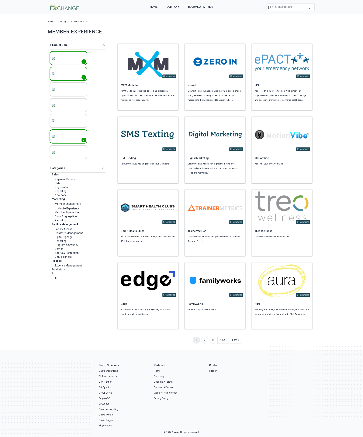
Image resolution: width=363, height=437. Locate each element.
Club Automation (108, 376)
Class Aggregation (66, 216)
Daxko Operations (108, 371)
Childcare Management (69, 233)
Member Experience (67, 212)
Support (213, 371)
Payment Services (66, 179)
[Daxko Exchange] (64, 6)
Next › (223, 339)
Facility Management (65, 224)
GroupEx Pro (105, 392)
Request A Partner (163, 387)
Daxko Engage (106, 420)
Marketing (58, 199)
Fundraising (59, 269)
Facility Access (63, 229)
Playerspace (105, 425)
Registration (62, 187)
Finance (57, 260)
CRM (57, 183)
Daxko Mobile (106, 414)
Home (153, 6)
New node (61, 195)
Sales (55, 174)
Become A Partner (200, 6)
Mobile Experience (69, 208)
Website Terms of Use (166, 392)
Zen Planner (105, 382)
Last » (235, 339)
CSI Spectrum (106, 387)
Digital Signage (64, 237)
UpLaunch (104, 403)
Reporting (61, 191)
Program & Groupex (66, 244)
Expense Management (68, 265)
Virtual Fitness (63, 256)
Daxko (175, 432)
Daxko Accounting (108, 409)
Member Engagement (68, 203)
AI (53, 273)
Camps (59, 248)
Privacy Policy (161, 398)
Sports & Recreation (67, 252)
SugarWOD (104, 398)
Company (173, 6)
